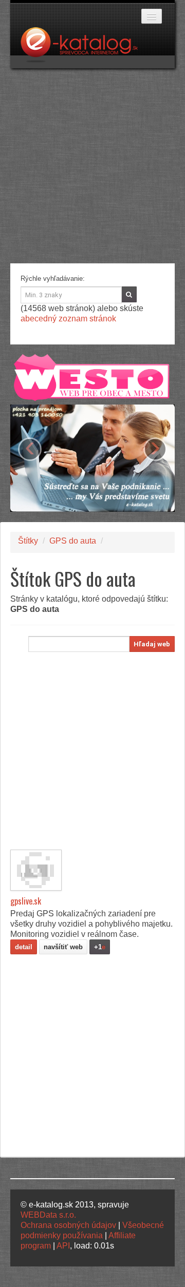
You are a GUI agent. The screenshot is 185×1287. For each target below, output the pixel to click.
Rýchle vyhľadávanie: (53, 278)
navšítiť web (63, 947)
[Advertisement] (92, 165)
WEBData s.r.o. (48, 1215)
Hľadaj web (152, 644)
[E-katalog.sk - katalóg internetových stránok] (84, 47)
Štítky (28, 540)
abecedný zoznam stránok (68, 318)
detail (23, 947)
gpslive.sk (25, 901)
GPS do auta (72, 540)
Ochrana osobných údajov (68, 1225)
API (63, 1245)
